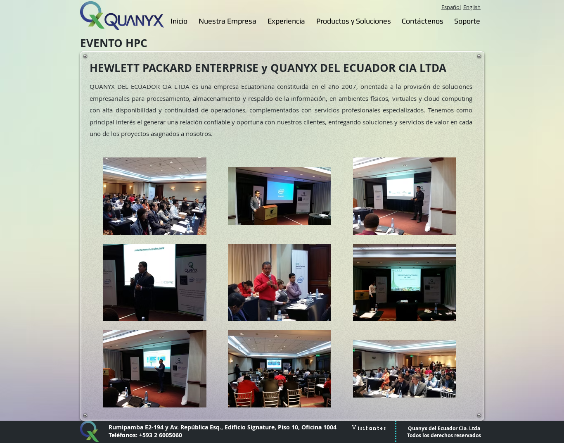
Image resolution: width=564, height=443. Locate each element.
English (472, 7)
